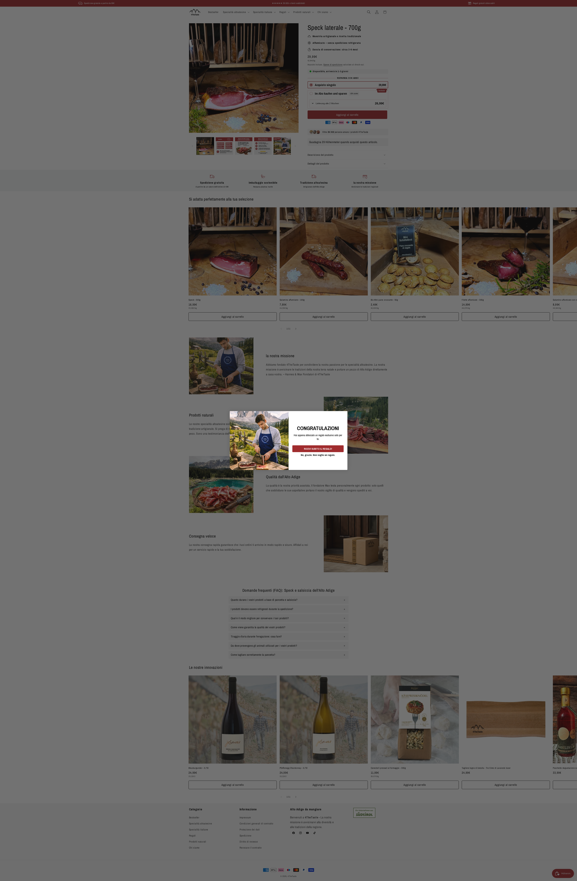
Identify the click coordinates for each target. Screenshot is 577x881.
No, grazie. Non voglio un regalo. (318, 454)
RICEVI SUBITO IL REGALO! (318, 448)
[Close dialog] (344, 414)
